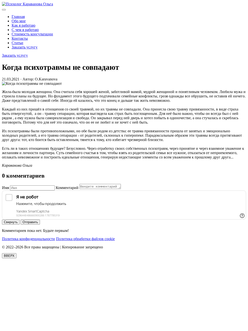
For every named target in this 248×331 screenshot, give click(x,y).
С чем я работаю (25, 30)
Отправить (30, 222)
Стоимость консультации (32, 34)
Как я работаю (23, 25)
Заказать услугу (25, 47)
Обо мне (19, 21)
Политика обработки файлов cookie (85, 239)
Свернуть (11, 222)
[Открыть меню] (4, 9)
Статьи (17, 43)
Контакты (20, 38)
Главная (18, 17)
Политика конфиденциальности (28, 239)
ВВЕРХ (9, 256)
